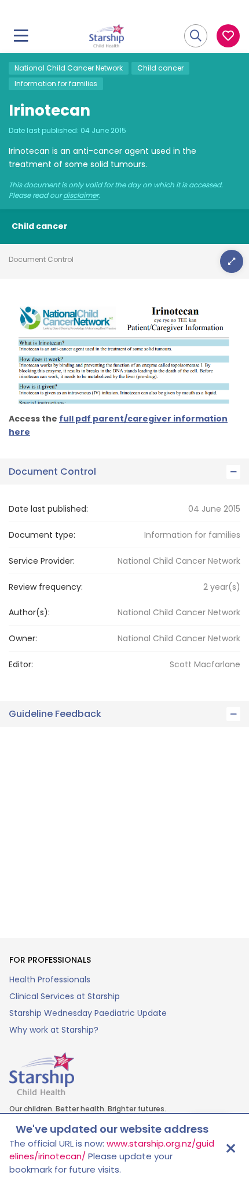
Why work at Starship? (53, 1030)
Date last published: (48, 509)
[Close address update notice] (230, 1148)
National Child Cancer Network (68, 68)
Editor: (21, 664)
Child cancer (160, 68)
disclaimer (80, 195)
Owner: (23, 638)
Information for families (55, 83)
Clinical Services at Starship (64, 996)
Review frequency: (46, 587)
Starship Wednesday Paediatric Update (88, 1013)
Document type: (42, 535)
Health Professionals (49, 979)
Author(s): (29, 612)
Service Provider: (42, 561)
